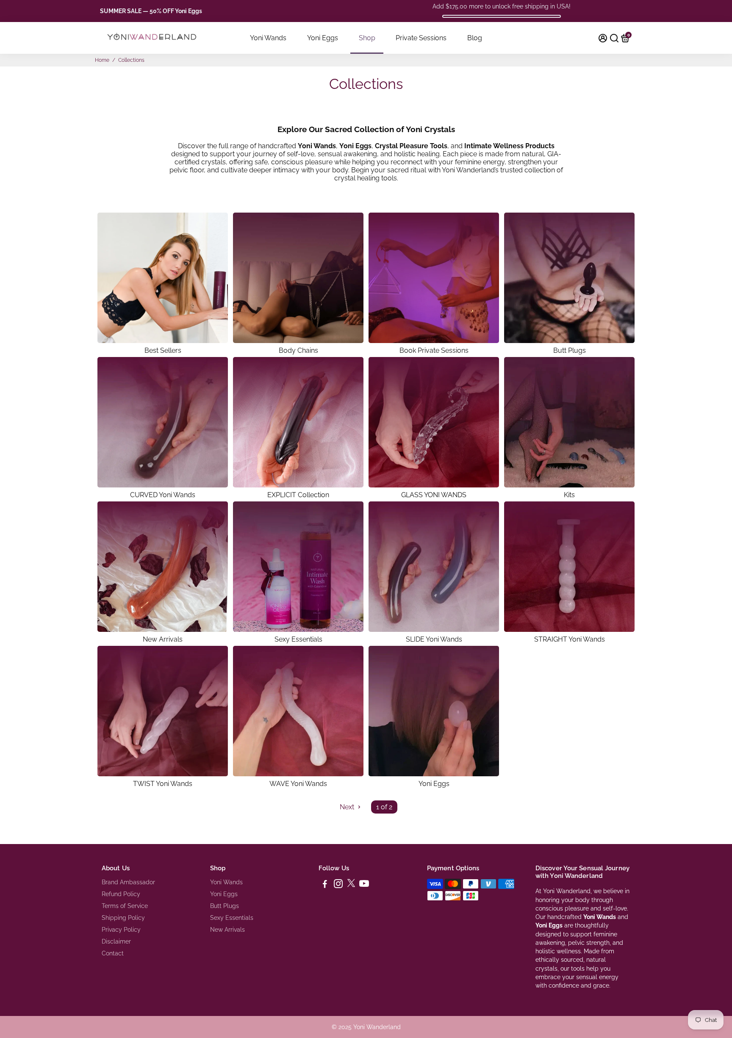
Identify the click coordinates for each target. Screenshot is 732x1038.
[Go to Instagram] (338, 885)
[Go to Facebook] (325, 885)
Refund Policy (121, 894)
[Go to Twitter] (351, 885)
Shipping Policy (123, 917)
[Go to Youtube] (364, 885)
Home (102, 60)
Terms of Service (125, 905)
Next (348, 807)
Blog (474, 38)
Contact (113, 953)
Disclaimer (116, 941)
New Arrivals (227, 929)
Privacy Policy (121, 929)
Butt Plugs (224, 905)
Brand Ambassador (128, 882)
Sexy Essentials (231, 917)
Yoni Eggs (322, 38)
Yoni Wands (268, 38)
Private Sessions (421, 38)
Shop (367, 38)
